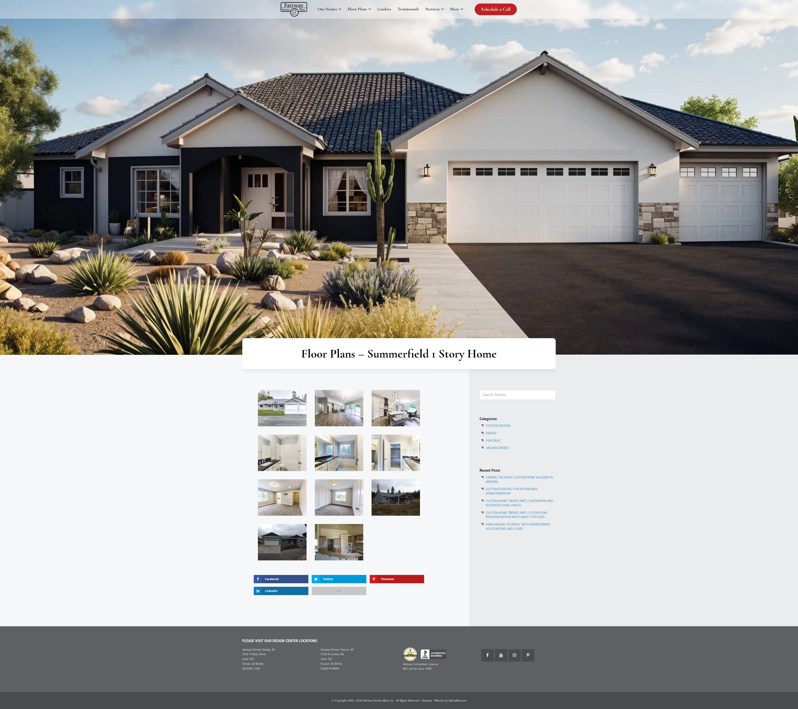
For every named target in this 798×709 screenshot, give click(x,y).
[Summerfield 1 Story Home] (396, 497)
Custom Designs (498, 426)
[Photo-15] (339, 408)
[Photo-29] (339, 453)
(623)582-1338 (251, 668)
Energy (491, 433)
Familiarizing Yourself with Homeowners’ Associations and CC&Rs (518, 526)
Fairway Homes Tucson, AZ (337, 649)
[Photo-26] (282, 497)
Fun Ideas (493, 441)
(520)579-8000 (330, 668)
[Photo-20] (282, 453)
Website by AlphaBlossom (450, 700)
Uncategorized (497, 448)
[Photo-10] (396, 408)
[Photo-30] (396, 453)
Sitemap (427, 700)
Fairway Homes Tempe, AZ (258, 649)
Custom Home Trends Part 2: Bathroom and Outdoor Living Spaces (519, 503)
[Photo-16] (339, 497)
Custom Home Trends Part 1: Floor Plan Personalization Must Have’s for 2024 (516, 515)
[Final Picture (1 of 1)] (282, 408)
